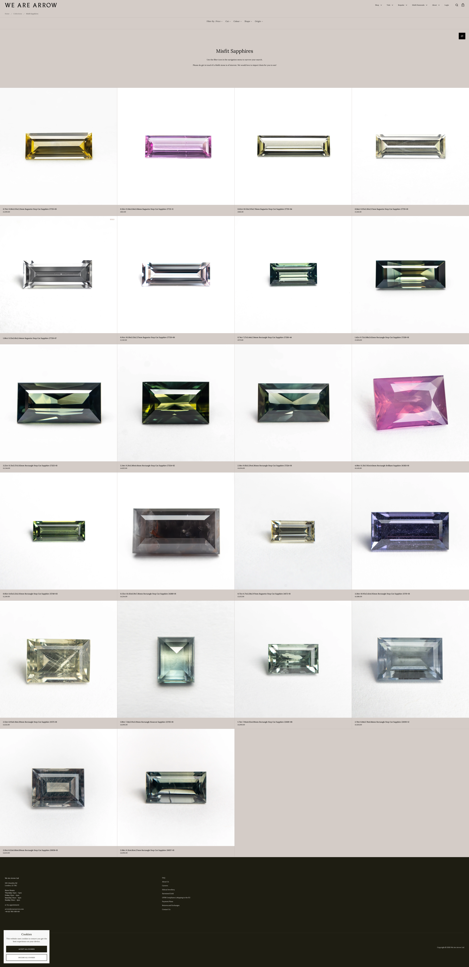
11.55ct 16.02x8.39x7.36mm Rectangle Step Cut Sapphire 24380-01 (175, 536)
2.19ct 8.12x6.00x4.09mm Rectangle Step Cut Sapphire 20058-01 (58, 793)
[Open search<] (457, 5)
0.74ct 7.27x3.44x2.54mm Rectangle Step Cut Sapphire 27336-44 (293, 280)
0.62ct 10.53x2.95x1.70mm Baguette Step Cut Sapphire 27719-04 (293, 152)
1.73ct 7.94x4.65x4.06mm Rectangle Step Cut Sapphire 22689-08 (293, 665)
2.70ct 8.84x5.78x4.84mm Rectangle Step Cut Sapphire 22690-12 (410, 665)
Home (7, 14)
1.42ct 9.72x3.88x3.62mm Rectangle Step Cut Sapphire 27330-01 (410, 280)
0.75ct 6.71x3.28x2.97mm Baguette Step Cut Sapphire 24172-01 (293, 536)
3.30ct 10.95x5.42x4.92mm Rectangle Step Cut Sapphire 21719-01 (410, 536)
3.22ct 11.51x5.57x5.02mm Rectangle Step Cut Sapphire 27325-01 (58, 408)
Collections (17, 14)
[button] (214, 21)
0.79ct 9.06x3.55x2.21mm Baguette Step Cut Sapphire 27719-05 (58, 152)
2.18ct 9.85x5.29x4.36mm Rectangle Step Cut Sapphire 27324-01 (293, 408)
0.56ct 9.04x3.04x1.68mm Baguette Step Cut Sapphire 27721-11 (175, 152)
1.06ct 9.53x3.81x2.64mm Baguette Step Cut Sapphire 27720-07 (58, 280)
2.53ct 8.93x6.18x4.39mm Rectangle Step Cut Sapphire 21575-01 (58, 665)
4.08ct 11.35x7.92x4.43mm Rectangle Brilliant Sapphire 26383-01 (410, 408)
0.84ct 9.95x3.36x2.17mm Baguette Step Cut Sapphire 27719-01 (410, 152)
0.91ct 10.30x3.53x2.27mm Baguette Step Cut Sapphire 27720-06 (175, 280)
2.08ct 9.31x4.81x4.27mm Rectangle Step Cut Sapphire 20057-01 (175, 793)
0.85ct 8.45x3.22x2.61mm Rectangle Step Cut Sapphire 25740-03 (58, 536)
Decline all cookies (26, 957)
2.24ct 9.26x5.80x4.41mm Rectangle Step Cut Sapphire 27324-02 (175, 408)
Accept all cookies (27, 949)
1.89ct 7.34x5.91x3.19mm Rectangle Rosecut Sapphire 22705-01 (175, 665)
